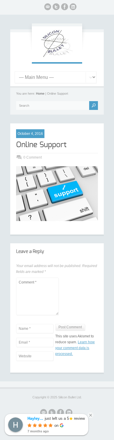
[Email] (47, 7)
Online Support (41, 145)
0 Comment (32, 157)
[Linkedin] (73, 7)
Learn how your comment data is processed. (75, 348)
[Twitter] (56, 7)
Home (40, 93)
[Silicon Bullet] (57, 56)
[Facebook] (64, 7)
